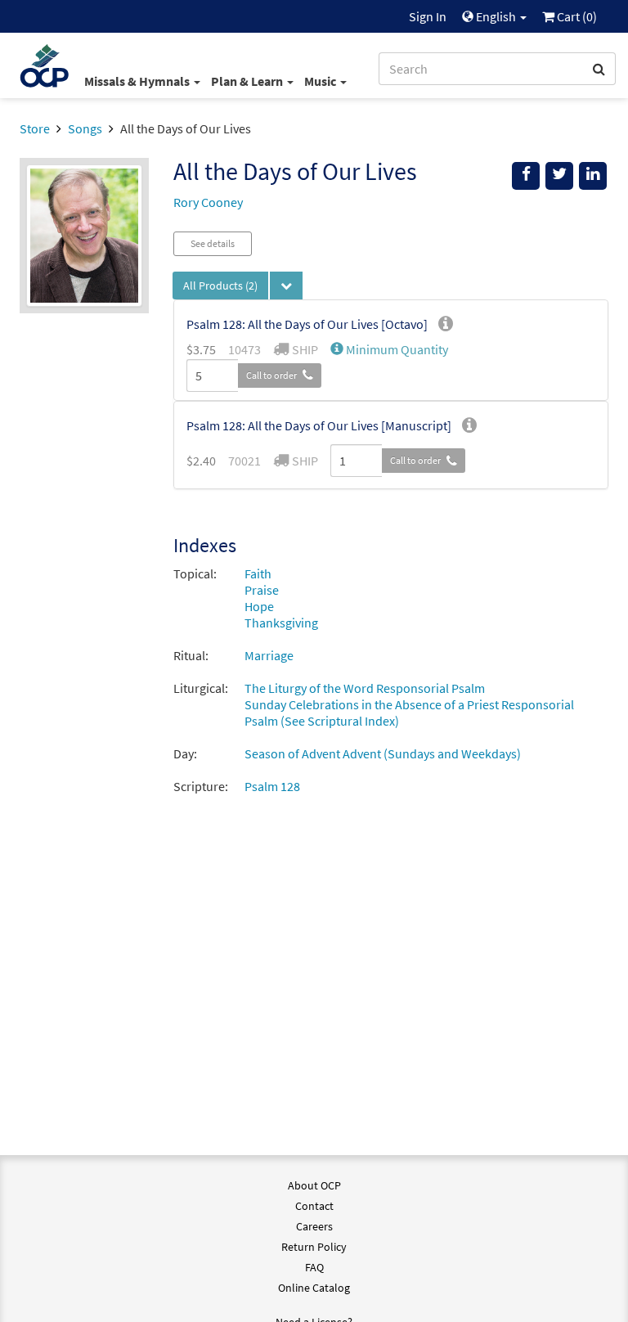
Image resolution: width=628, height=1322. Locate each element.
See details (213, 243)
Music (321, 81)
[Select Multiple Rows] (286, 285)
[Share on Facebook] (526, 176)
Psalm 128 (272, 786)
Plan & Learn (248, 81)
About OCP (314, 1185)
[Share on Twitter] (559, 176)
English (495, 16)
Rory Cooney (208, 202)
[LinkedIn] (593, 176)
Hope (259, 606)
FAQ (314, 1267)
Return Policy (314, 1246)
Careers (314, 1226)
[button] (389, 349)
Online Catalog (314, 1287)
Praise (261, 590)
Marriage (269, 655)
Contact (314, 1205)
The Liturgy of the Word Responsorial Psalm (364, 688)
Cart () (575, 16)
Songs (85, 128)
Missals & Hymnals (138, 81)
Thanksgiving (281, 622)
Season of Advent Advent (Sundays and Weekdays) (382, 753)
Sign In (427, 16)
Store (35, 128)
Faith (257, 573)
